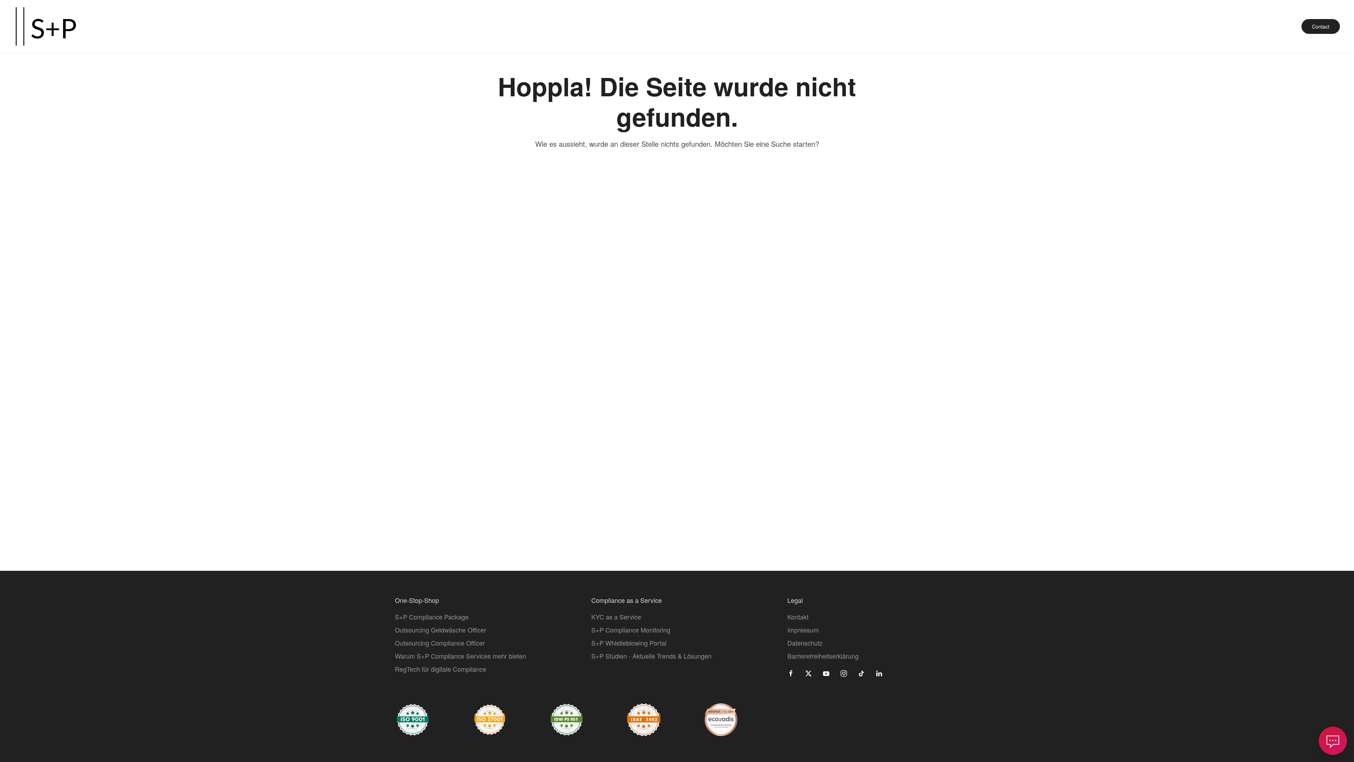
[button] (1333, 741)
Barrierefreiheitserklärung (823, 655)
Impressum (803, 629)
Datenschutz (805, 642)
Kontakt (798, 616)
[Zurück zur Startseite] (46, 26)
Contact (1320, 26)
